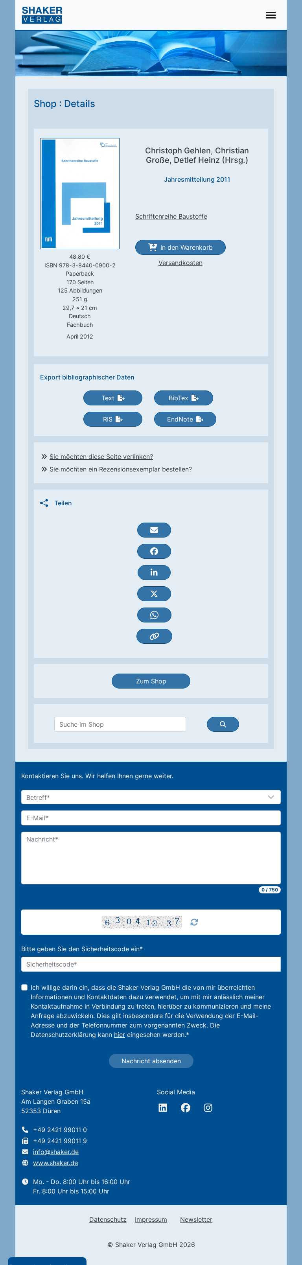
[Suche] (223, 724)
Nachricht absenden (151, 1061)
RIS (107, 419)
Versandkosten (180, 263)
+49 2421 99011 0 (60, 1130)
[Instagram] (208, 1108)
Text (107, 398)
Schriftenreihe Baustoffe (171, 216)
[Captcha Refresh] (194, 922)
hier (119, 1035)
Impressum (151, 1219)
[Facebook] (186, 1108)
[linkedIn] (163, 1108)
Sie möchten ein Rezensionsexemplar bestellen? (121, 469)
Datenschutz (108, 1219)
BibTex (178, 398)
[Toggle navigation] (270, 15)
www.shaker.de (55, 1163)
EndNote (180, 419)
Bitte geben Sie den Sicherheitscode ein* (82, 949)
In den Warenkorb (186, 247)
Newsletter (196, 1219)
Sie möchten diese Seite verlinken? (101, 456)
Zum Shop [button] (151, 681)
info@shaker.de (56, 1152)
